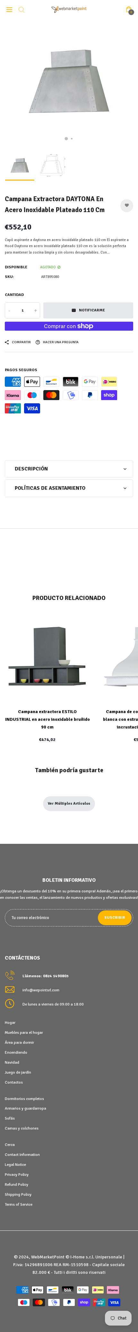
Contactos (14, 1082)
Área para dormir (19, 1042)
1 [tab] (66, 138)
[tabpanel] (69, 84)
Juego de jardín (18, 1072)
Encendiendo (16, 1052)
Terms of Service (18, 1204)
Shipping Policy (18, 1194)
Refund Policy (16, 1184)
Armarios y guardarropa (25, 1108)
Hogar (10, 1022)
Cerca (10, 1144)
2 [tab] (72, 138)
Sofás (10, 1118)
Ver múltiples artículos (69, 803)
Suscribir (114, 917)
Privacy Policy (17, 1174)
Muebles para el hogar (24, 1032)
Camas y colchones (22, 1128)
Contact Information (22, 1154)
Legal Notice (15, 1164)
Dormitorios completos (24, 1098)
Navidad (12, 1062)
